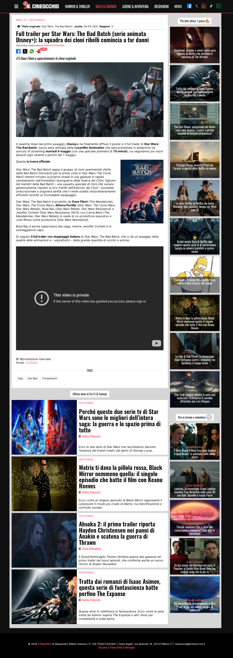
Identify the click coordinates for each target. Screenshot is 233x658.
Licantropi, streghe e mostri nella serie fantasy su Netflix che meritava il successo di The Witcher (195, 53)
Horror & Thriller (77, 6)
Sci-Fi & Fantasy (106, 6)
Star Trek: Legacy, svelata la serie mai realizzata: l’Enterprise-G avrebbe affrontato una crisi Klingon (194, 398)
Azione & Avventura (135, 6)
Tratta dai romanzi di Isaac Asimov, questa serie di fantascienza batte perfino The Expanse (195, 91)
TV (25, 20)
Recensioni (161, 6)
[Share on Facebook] (18, 52)
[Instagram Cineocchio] (202, 6)
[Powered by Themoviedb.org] (217, 6)
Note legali (130, 647)
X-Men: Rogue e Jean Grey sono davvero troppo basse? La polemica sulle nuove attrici (195, 453)
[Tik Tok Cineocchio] (210, 6)
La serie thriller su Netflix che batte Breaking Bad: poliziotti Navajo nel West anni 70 (194, 206)
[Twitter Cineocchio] (195, 6)
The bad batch (49, 378)
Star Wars (32, 378)
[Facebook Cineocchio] (188, 6)
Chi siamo (102, 647)
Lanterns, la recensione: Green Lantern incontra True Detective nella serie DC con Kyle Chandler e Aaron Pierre (194, 492)
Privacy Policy (116, 647)
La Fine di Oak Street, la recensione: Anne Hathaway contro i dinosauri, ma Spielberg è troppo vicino (195, 359)
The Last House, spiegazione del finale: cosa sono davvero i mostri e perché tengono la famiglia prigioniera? (195, 130)
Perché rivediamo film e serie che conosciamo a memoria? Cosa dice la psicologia (195, 530)
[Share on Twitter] (25, 52)
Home (18, 20)
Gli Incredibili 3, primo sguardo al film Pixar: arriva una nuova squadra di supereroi (194, 606)
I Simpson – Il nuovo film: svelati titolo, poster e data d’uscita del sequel (195, 281)
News (177, 6)
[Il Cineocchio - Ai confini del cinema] (40, 6)
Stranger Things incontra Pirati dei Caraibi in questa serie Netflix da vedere (194, 167)
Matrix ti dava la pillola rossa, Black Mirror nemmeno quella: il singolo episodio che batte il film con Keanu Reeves (194, 323)
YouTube (31, 362)
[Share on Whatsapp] (31, 52)
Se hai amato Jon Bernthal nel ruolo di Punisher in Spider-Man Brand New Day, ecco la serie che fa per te (195, 568)
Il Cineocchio (44, 644)
